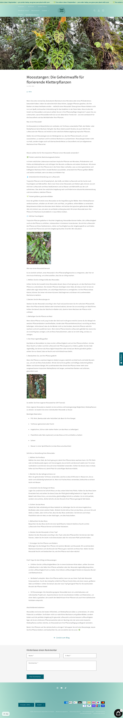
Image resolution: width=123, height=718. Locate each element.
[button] (22, 7)
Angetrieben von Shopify (48, 711)
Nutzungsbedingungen (88, 711)
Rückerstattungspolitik (62, 711)
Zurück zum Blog (63, 638)
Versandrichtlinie (100, 711)
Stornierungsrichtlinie (99, 713)
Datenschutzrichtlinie (75, 711)
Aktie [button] (30, 92)
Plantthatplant (37, 711)
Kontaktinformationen (85, 713)
